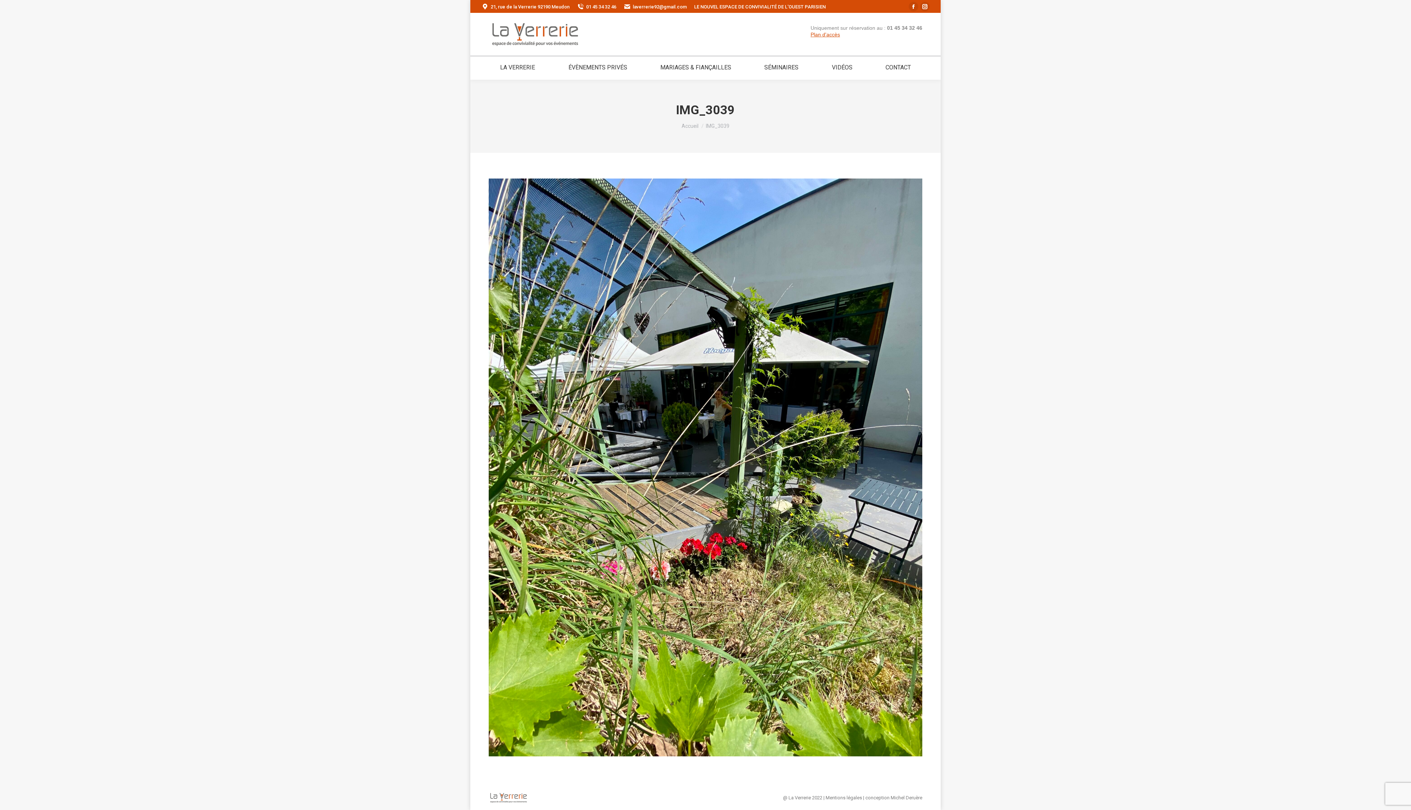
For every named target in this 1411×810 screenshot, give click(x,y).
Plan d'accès (825, 34)
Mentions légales (844, 797)
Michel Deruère (906, 797)
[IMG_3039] (705, 467)
